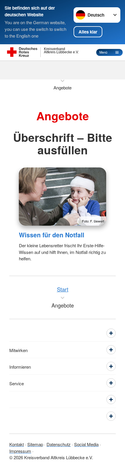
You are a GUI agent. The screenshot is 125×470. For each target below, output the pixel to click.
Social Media (86, 444)
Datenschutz (59, 444)
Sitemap (35, 444)
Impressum (20, 451)
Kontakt (16, 444)
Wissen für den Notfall (51, 234)
